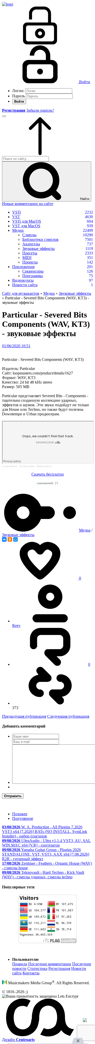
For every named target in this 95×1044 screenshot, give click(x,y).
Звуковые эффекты (38, 248)
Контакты (31, 973)
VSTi (16, 212)
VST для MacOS (26, 226)
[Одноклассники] (10, 539)
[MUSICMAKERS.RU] (7, 4)
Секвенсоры (33, 271)
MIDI (26, 257)
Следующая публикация (68, 716)
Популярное (22, 818)
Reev (16, 625)
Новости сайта (24, 285)
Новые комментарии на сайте (27, 203)
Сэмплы (29, 235)
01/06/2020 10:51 (16, 346)
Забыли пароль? (40, 110)
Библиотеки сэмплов (40, 239)
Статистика (37, 968)
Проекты (30, 262)
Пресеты (29, 253)
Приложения (23, 267)
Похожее (19, 814)
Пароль (18, 96)
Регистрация (59, 968)
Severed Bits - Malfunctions (35, 466)
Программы (32, 276)
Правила (19, 964)
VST (16, 217)
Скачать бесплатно (47, 474)
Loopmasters (9, 466)
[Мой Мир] (15, 539)
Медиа (18, 230)
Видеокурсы (23, 280)
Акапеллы (31, 244)
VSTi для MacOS (26, 221)
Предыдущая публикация (24, 716)
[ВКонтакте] (4, 539)
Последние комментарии (49, 964)
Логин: (18, 91)
